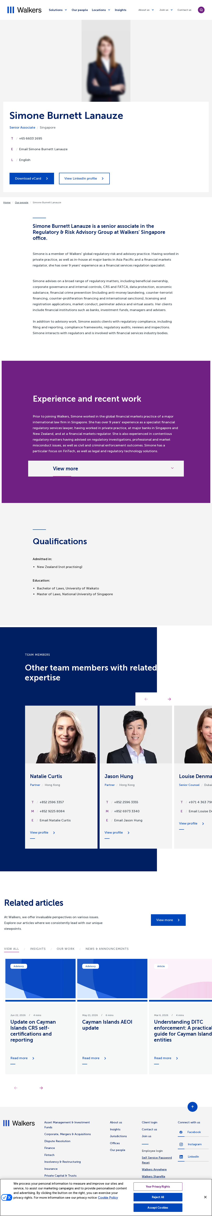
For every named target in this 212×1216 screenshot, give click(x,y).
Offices (115, 1143)
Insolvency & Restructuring (62, 1162)
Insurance (51, 1169)
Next (169, 699)
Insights (120, 10)
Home (7, 202)
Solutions (56, 10)
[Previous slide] (15, 1087)
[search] (201, 10)
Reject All (158, 1197)
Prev (146, 699)
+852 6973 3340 (127, 811)
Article (161, 966)
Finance (49, 1148)
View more (164, 920)
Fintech (49, 1155)
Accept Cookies (158, 1207)
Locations (99, 10)
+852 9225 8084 (52, 811)
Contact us (184, 9)
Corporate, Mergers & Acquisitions (67, 1134)
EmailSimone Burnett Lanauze (43, 149)
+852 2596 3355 (126, 802)
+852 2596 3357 (52, 802)
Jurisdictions (118, 1136)
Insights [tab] (38, 949)
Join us (163, 9)
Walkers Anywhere (154, 1169)
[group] (40, 1016)
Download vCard (28, 178)
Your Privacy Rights (158, 1186)
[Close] (205, 1197)
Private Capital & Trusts (60, 1175)
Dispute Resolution (57, 1141)
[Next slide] (41, 1087)
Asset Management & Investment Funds (67, 1125)
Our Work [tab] (66, 949)
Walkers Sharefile (153, 1176)
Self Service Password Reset (157, 1160)
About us (144, 9)
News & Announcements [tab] (107, 949)
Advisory (19, 966)
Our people (80, 10)
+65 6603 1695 (30, 138)
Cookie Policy (108, 1197)
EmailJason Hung (128, 820)
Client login (149, 1122)
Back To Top (193, 1107)
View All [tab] (11, 949)
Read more (19, 1058)
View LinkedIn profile (80, 178)
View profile (39, 832)
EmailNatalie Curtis (55, 820)
